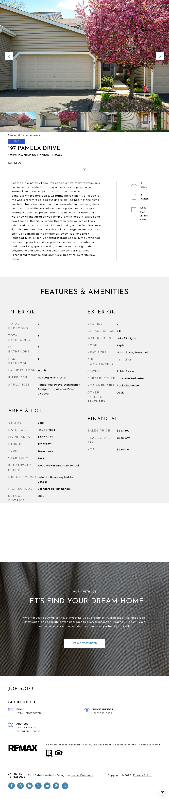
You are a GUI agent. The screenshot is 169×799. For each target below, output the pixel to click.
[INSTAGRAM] (20, 785)
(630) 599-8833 (102, 713)
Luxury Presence (82, 775)
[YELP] (38, 785)
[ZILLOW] (65, 785)
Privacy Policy (142, 775)
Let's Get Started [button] (84, 643)
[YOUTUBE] (47, 785)
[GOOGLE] (56, 785)
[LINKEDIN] (29, 785)
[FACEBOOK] (11, 785)
